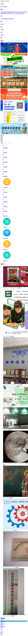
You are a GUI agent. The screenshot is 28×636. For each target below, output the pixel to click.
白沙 (12, 13)
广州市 (2, 18)
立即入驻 (3, 618)
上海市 (2, 35)
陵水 (19, 13)
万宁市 (19, 12)
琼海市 (8, 12)
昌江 (14, 13)
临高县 (8, 13)
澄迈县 (5, 13)
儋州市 (12, 12)
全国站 (5, 6)
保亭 (21, 13)
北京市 (2, 29)
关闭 (2, 41)
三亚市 (2, 12)
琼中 (23, 13)
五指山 (5, 12)
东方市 (22, 12)
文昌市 (15, 12)
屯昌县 (2, 13)
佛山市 (8, 18)
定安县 (25, 12)
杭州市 (2, 24)
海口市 (2, 6)
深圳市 (5, 18)
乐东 (16, 13)
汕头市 (12, 18)
